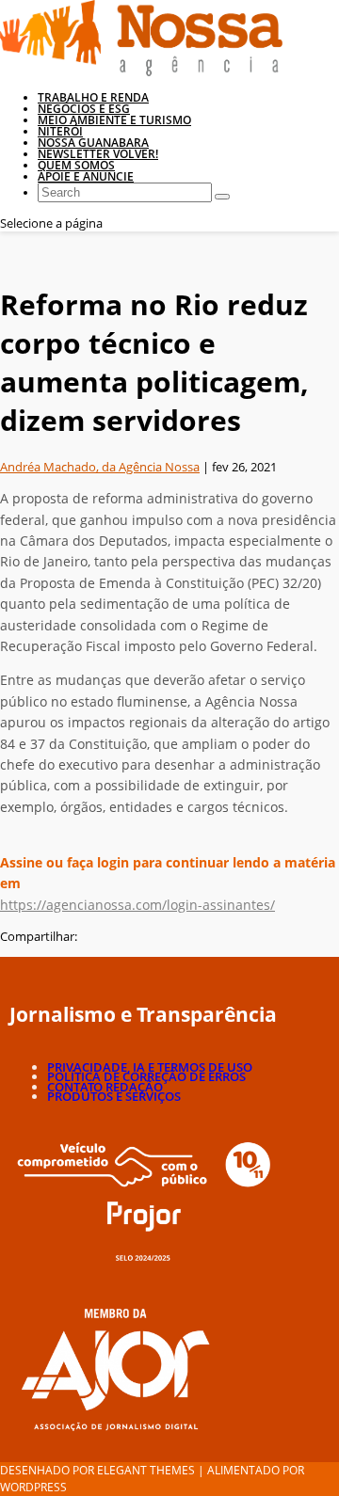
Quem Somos (76, 165)
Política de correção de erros (146, 1076)
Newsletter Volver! (98, 154)
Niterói (60, 131)
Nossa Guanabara (93, 143)
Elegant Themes (146, 1470)
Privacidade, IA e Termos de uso (149, 1066)
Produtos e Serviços (114, 1096)
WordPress (33, 1487)
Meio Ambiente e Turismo (114, 120)
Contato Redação (105, 1086)
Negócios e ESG (84, 109)
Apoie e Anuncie (86, 176)
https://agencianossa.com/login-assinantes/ (137, 905)
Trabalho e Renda (93, 97)
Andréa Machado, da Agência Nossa (100, 466)
